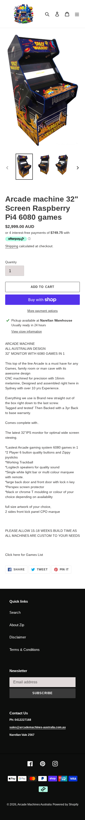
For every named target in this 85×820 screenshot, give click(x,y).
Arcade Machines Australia (34, 804)
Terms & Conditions (24, 650)
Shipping (11, 246)
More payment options (42, 311)
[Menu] (77, 14)
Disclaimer (17, 637)
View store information (26, 331)
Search (15, 612)
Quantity (11, 262)
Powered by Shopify (65, 804)
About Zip (16, 625)
